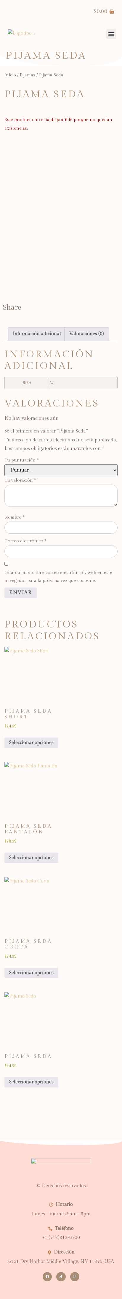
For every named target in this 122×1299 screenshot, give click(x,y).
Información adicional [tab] (37, 334)
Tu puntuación (21, 460)
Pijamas (27, 75)
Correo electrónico (25, 540)
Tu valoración (20, 480)
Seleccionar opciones (31, 742)
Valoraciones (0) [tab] (86, 334)
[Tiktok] (60, 1276)
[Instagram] (74, 1276)
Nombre (14, 517)
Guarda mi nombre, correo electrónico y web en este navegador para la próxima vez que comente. (58, 576)
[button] (111, 34)
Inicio (10, 75)
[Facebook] (47, 1276)
